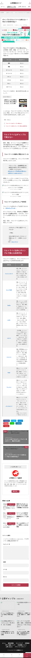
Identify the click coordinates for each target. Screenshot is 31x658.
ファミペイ (9, 357)
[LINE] (12, 423)
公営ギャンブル (11, 6)
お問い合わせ (22, 6)
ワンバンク (9, 387)
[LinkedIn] (18, 423)
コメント (6, 544)
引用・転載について (10, 645)
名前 (4, 562)
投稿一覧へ (15, 491)
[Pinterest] (6, 426)
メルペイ (9, 338)
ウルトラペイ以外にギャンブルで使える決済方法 (15, 126)
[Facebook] (6, 421)
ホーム (3, 6)
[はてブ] (20, 421)
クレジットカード (9, 273)
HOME (2, 12)
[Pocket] (6, 423)
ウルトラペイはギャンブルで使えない (13, 123)
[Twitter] (13, 421)
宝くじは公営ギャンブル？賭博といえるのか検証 (22, 525)
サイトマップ (19, 643)
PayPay (8, 305)
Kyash (9, 372)
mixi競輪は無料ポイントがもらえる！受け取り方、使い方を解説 (7, 633)
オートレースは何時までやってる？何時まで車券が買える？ (7, 615)
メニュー (19, 656)
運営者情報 (11, 643)
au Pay (9, 320)
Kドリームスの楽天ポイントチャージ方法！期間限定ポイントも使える (22, 515)
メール (5, 569)
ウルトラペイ (14, 241)
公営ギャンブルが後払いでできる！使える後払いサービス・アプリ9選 (10, 101)
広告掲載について (22, 645)
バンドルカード (9, 406)
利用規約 (27, 643)
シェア (11, 656)
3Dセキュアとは (10, 208)
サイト (5, 576)
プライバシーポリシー (20, 646)
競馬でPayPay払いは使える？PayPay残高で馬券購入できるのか (22, 506)
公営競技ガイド (15, 3)
